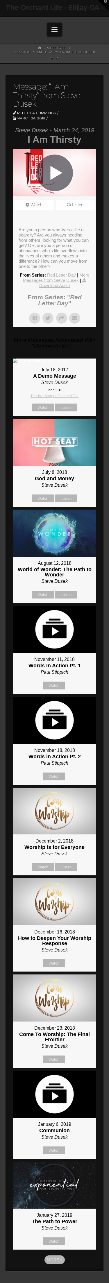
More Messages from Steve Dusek (56, 278)
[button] (54, 29)
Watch (36, 204)
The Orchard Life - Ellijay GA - (54, 7)
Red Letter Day (61, 275)
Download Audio (54, 285)
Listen (77, 204)
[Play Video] (54, 173)
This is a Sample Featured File (54, 396)
